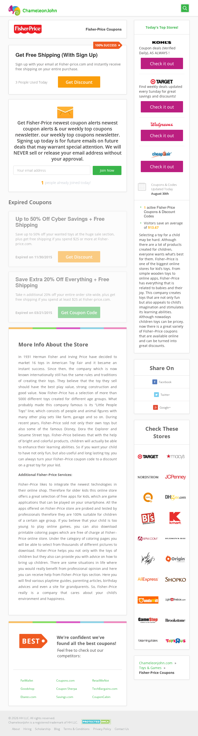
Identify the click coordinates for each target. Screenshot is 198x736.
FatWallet (27, 680)
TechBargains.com (104, 689)
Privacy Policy (102, 729)
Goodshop (27, 689)
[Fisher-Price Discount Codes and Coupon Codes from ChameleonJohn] (32, 10)
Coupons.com (65, 680)
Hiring (27, 729)
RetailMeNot (100, 680)
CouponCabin (101, 697)
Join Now (107, 170)
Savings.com (64, 697)
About (16, 729)
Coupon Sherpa (66, 689)
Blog (57, 729)
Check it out (162, 63)
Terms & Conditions (77, 729)
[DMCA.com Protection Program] (96, 721)
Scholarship (42, 729)
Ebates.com (28, 697)
